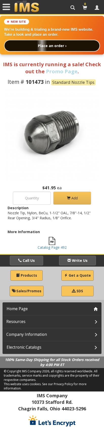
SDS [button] (79, 291)
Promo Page (61, 71)
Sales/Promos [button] (28, 291)
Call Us (28, 260)
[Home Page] (26, 7)
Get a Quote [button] (79, 275)
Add (74, 198)
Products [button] (28, 275)
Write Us (79, 260)
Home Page (17, 308)
